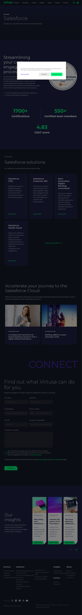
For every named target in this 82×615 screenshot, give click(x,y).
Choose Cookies (25, 74)
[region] (41, 71)
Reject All (44, 74)
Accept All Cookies (57, 74)
